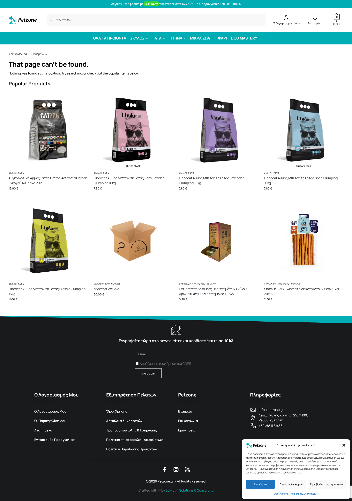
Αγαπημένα (315, 23)
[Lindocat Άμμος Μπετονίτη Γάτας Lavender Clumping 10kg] (218, 130)
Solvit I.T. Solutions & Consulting (189, 490)
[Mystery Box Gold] (133, 240)
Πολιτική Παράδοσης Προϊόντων (132, 449)
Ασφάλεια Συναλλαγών (303, 493)
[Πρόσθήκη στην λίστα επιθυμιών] (83, 98)
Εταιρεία (185, 411)
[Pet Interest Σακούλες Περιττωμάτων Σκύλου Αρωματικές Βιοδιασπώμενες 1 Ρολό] (218, 240)
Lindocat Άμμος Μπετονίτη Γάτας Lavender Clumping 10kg (211, 180)
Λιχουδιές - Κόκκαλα (277, 284)
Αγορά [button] (48, 197)
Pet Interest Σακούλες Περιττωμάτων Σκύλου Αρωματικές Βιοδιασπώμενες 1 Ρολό (213, 291)
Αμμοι (13, 173)
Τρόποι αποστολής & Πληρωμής (131, 430)
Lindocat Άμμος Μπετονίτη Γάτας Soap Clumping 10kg (301, 180)
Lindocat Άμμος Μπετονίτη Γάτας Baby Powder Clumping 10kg (129, 180)
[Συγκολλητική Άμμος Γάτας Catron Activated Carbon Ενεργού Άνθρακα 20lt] (48, 130)
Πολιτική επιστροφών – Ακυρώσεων (134, 439)
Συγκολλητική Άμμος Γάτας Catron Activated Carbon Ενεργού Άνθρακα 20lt (48, 180)
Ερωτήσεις (186, 430)
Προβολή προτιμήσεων (327, 484)
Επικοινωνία (188, 420)
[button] (344, 445)
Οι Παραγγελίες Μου (50, 420)
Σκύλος (115, 284)
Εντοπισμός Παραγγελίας (54, 439)
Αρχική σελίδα (18, 54)
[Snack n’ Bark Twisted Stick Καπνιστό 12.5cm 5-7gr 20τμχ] (303, 240)
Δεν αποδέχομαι (291, 484)
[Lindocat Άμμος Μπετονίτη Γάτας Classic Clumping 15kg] (48, 240)
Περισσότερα (133, 197)
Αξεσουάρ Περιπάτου (192, 284)
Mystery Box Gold (106, 289)
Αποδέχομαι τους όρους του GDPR (165, 363)
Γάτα (21, 173)
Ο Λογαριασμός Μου (286, 23)
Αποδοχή (260, 484)
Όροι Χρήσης (281, 493)
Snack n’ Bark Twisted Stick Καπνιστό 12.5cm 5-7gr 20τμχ (301, 291)
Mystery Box (102, 284)
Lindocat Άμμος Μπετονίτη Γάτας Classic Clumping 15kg (47, 291)
